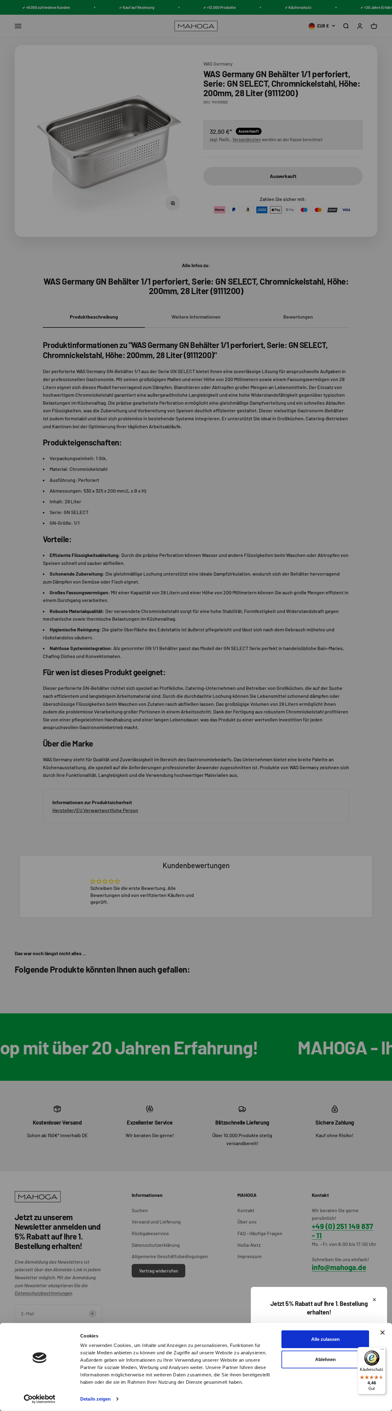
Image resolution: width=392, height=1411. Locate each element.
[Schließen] (374, 1300)
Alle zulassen (325, 1339)
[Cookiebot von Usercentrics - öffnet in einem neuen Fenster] (39, 1399)
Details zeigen (95, 1399)
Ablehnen (325, 1359)
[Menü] (382, 1350)
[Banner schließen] (382, 1332)
